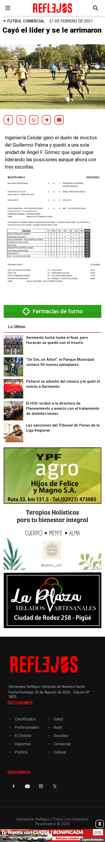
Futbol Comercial (26, 21)
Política (21, 752)
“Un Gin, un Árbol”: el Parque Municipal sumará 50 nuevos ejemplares (60, 362)
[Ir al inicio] (52, 8)
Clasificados (25, 719)
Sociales (60, 735)
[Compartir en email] (59, 119)
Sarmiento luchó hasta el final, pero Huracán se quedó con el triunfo (57, 340)
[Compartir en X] (21, 119)
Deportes (23, 744)
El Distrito (23, 735)
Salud (58, 719)
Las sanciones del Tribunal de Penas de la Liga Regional (63, 428)
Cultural (59, 752)
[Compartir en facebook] (8, 119)
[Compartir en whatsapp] (33, 119)
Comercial (62, 744)
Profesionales (27, 727)
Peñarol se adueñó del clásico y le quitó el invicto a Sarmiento (63, 384)
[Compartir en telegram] (46, 119)
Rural (57, 727)
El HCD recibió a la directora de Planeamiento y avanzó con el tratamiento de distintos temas (62, 408)
